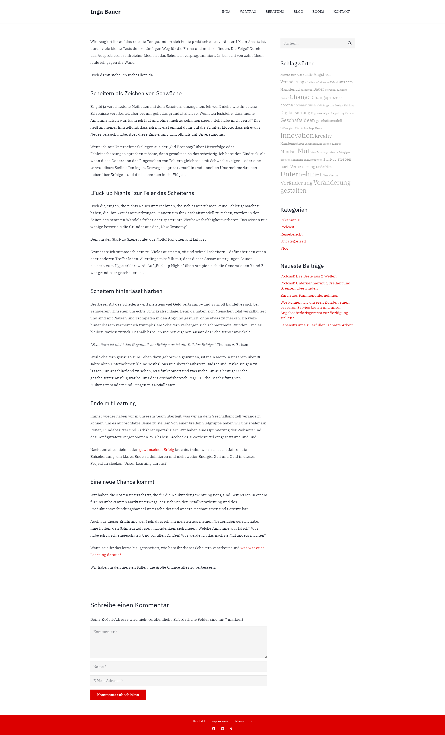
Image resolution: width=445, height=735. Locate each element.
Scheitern (297, 159)
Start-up (330, 159)
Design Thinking (344, 105)
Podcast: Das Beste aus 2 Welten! (308, 276)
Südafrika (324, 167)
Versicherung (331, 175)
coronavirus (303, 105)
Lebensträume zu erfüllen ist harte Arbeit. (316, 325)
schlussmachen (313, 159)
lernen (327, 143)
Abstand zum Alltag (292, 74)
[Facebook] (214, 729)
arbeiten (310, 82)
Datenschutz (242, 721)
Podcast (287, 227)
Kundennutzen (292, 143)
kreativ (323, 135)
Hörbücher (301, 128)
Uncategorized (293, 241)
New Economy (319, 152)
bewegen (330, 89)
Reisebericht (291, 234)
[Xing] (231, 729)
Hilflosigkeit (287, 128)
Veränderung (296, 182)
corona (286, 105)
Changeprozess (327, 97)
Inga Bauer (315, 128)
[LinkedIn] (223, 729)
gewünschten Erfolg (156, 449)
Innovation (297, 135)
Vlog (284, 248)
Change (300, 97)
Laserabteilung (313, 143)
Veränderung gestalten (315, 186)
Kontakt (199, 721)
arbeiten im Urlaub (327, 82)
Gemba (349, 113)
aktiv (309, 74)
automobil (306, 89)
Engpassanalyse (320, 113)
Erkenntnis (290, 220)
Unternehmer (301, 173)
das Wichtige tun (324, 105)
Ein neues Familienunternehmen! (309, 295)
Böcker (284, 98)
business (342, 89)
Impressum (219, 721)
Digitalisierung (295, 112)
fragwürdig (337, 113)
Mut (304, 150)
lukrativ (336, 143)
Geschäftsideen (297, 120)
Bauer (318, 89)
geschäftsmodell (329, 120)
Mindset (288, 151)
